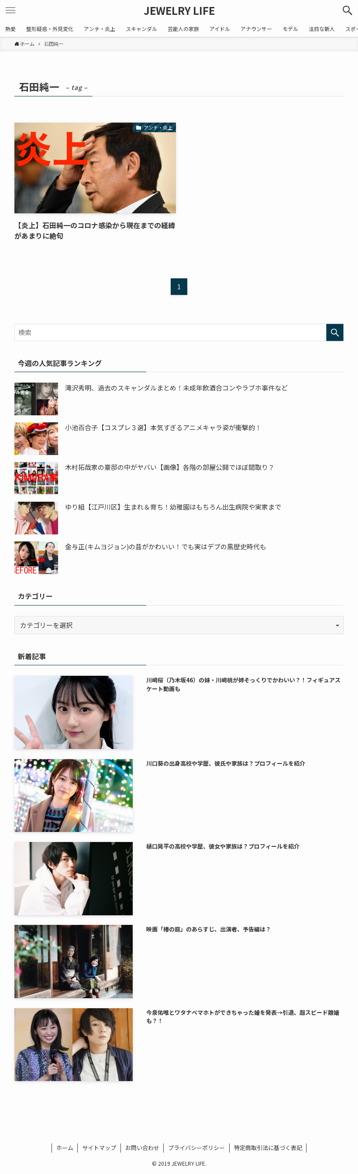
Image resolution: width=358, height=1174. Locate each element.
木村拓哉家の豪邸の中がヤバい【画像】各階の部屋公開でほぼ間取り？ (170, 467)
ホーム (64, 1147)
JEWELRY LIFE (179, 10)
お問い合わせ (142, 1147)
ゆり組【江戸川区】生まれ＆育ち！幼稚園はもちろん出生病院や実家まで (173, 506)
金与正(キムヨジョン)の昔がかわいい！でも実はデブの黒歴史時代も (165, 546)
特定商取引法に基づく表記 (268, 1147)
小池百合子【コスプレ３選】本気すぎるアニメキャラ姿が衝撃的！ (163, 427)
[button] (347, 10)
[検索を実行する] (335, 332)
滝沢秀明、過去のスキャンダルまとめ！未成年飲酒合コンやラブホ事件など (176, 387)
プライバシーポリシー (196, 1147)
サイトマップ (99, 1147)
